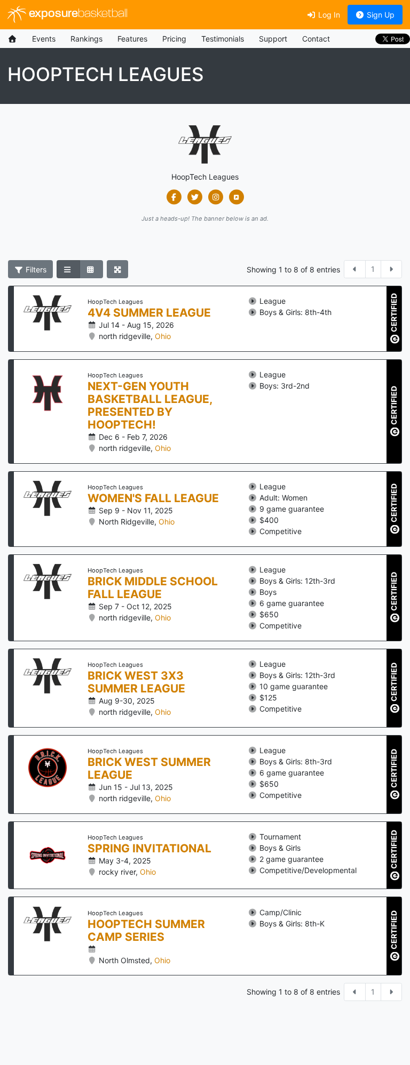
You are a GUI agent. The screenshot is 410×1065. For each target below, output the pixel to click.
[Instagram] (215, 197)
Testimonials (222, 38)
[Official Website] (236, 197)
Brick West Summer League (149, 768)
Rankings (86, 38)
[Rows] (68, 269)
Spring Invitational (149, 848)
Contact (316, 38)
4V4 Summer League (149, 312)
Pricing (174, 38)
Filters (34, 269)
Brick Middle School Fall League (153, 588)
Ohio (163, 336)
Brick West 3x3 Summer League (136, 682)
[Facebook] (173, 197)
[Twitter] (194, 197)
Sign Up (380, 14)
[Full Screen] (118, 269)
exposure (77, 14)
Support (273, 38)
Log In (328, 14)
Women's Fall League (153, 498)
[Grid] (91, 269)
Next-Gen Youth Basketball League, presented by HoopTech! (150, 405)
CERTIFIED (393, 313)
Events (44, 38)
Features (132, 38)
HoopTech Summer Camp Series (146, 930)
